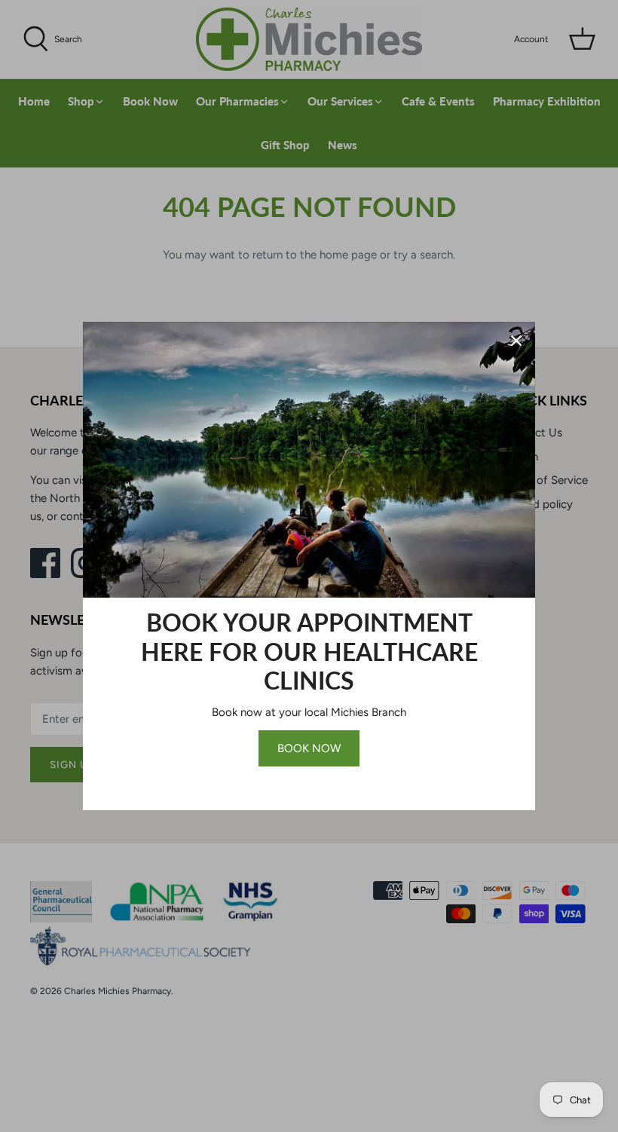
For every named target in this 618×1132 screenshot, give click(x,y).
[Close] (516, 340)
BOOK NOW (309, 748)
